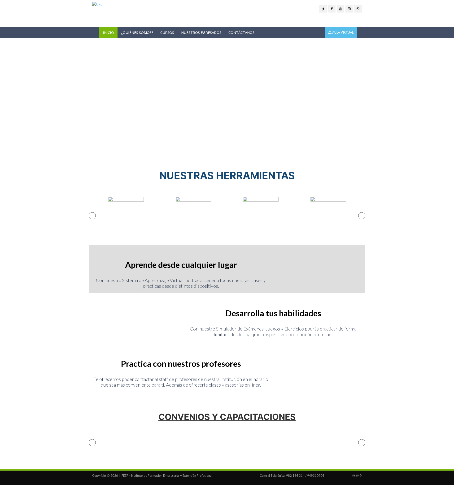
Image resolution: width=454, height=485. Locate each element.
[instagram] (349, 9)
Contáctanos (241, 32)
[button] (92, 215)
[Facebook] (332, 9)
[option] (126, 214)
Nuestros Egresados (201, 32)
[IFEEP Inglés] (97, 4)
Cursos (167, 32)
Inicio (108, 32)
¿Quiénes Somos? (137, 32)
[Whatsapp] (358, 9)
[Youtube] (340, 9)
